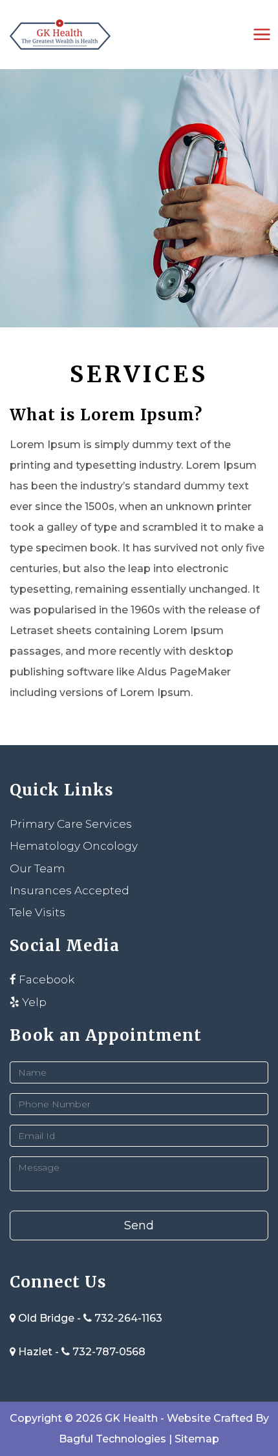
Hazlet (35, 1352)
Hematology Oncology (74, 845)
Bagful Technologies (112, 1439)
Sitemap (197, 1439)
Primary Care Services (71, 823)
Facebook (45, 979)
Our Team (37, 868)
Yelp (33, 1002)
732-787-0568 (108, 1352)
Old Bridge (46, 1318)
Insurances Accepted (69, 890)
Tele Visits (37, 912)
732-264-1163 (128, 1318)
